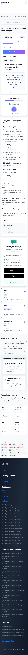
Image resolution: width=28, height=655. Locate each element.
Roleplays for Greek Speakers (11, 523)
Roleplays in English (8, 505)
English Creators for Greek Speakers (13, 632)
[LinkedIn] (7, 496)
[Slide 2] (12, 92)
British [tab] (20, 42)
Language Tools (8, 641)
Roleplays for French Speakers (11, 517)
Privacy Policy (5, 481)
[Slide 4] (15, 92)
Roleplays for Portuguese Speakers (12, 537)
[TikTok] (4, 496)
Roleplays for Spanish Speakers (11, 543)
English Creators (7, 626)
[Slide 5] (17, 92)
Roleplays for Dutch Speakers (11, 514)
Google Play (5, 490)
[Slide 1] (10, 92)
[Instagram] (2, 496)
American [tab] (8, 42)
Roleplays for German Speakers (11, 520)
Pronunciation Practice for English (12, 553)
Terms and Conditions (7, 479)
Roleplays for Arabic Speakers (11, 508)
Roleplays (6, 501)
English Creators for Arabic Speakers (13, 629)
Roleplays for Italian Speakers (11, 525)
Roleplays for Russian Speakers (11, 540)
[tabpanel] (14, 69)
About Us (5, 468)
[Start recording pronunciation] (14, 109)
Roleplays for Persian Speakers (11, 534)
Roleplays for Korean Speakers (11, 531)
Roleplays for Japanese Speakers (12, 528)
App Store (4, 492)
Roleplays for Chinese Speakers (11, 511)
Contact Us (5, 470)
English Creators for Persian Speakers (13, 635)
